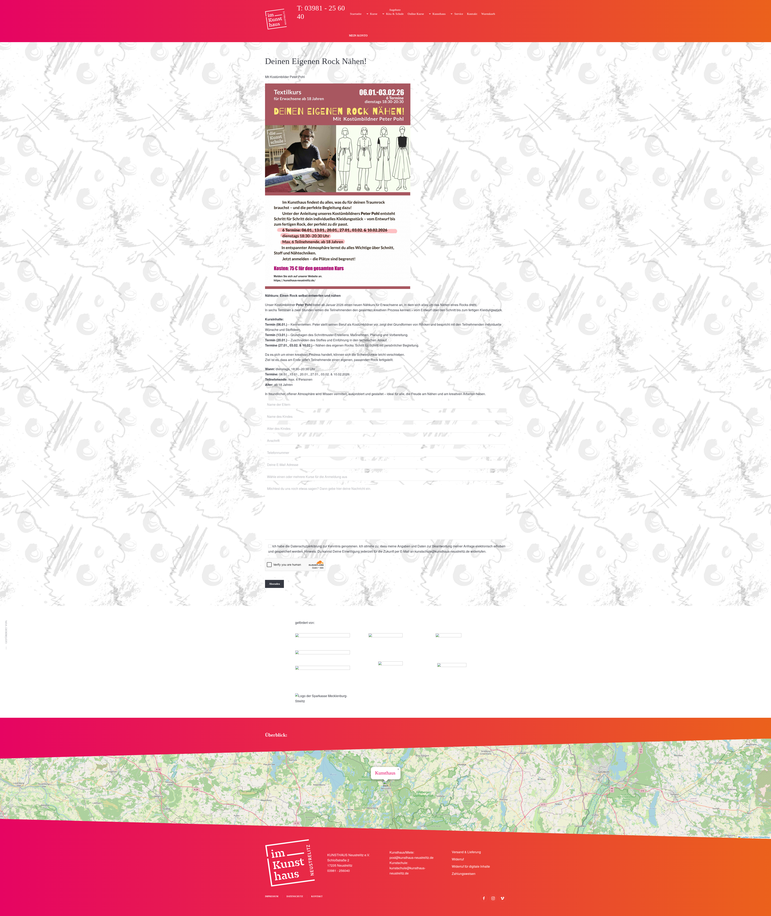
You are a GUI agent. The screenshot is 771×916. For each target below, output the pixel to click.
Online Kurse (416, 13)
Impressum (271, 896)
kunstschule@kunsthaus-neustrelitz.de (442, 551)
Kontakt (472, 13)
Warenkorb (488, 13)
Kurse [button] (373, 13)
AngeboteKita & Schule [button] (395, 11)
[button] (385, 785)
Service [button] (458, 13)
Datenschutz (295, 896)
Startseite (355, 13)
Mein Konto (358, 35)
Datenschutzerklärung (306, 546)
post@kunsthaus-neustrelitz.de (411, 857)
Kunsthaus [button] (439, 13)
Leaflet (744, 837)
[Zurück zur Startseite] (276, 19)
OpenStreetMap (761, 837)
